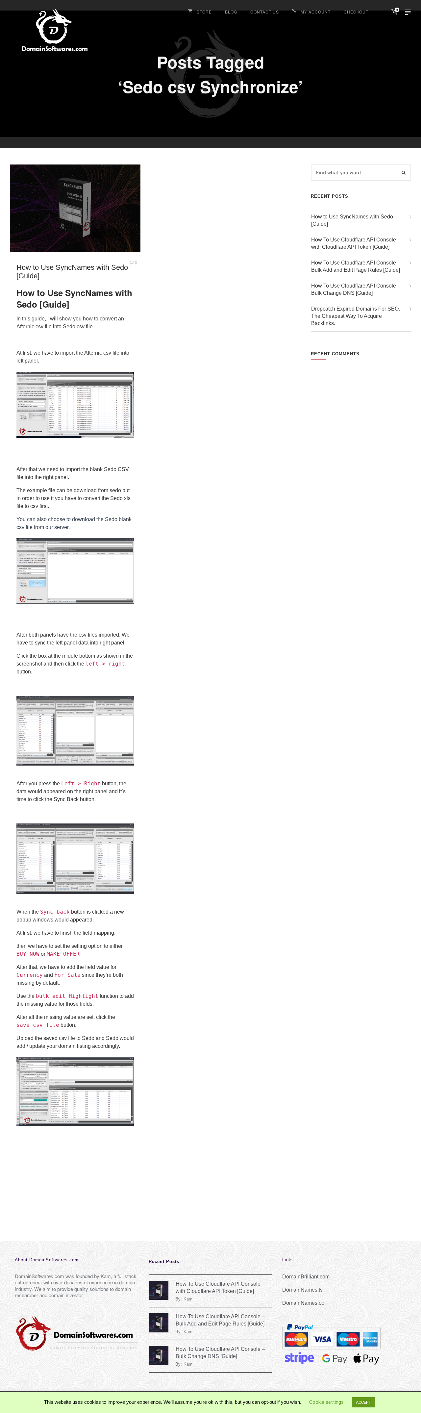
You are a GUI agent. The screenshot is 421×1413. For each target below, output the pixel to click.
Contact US (264, 11)
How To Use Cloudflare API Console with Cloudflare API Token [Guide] (353, 243)
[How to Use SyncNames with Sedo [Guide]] (75, 208)
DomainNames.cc (303, 1303)
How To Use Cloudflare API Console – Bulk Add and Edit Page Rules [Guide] (355, 266)
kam (188, 1299)
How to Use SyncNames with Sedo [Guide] (352, 220)
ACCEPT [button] (363, 1402)
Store (204, 11)
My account (316, 11)
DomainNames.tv (302, 1290)
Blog (231, 11)
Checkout (356, 11)
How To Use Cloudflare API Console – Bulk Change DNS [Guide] (355, 289)
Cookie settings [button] (326, 1402)
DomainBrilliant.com (306, 1276)
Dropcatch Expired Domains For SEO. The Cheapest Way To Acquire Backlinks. (355, 316)
